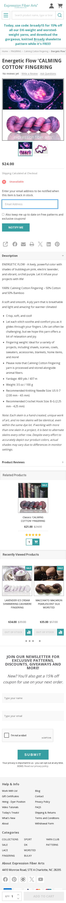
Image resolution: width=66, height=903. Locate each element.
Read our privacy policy (36, 766)
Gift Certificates (10, 796)
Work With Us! (9, 790)
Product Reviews (13, 462)
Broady (39, 39)
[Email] (23, 244)
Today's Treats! (10, 812)
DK (25, 844)
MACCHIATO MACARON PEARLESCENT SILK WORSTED (49, 604)
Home (5, 51)
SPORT (28, 839)
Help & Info (10, 784)
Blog (37, 790)
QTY (7, 896)
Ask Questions (48, 73)
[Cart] (60, 6)
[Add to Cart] (36, 542)
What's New (8, 818)
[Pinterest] (57, 244)
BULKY (28, 855)
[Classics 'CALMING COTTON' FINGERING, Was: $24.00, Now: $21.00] (33, 498)
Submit (33, 755)
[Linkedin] (48, 244)
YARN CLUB (52, 839)
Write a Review (29, 73)
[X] (40, 244)
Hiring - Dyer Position (13, 801)
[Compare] (28, 632)
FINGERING (8, 855)
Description (10, 256)
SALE (5, 844)
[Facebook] (15, 244)
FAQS (38, 807)
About (5, 823)
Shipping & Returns (45, 812)
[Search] (59, 15)
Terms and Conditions (47, 818)
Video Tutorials (10, 807)
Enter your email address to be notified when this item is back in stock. (30, 193)
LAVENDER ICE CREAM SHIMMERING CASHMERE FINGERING (17, 604)
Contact (39, 796)
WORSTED (30, 850)
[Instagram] (23, 879)
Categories (10, 832)
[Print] (31, 244)
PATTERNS (52, 844)
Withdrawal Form (44, 823)
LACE (5, 850)
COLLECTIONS (10, 839)
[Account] (51, 6)
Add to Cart (43, 896)
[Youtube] (40, 879)
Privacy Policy (42, 801)
